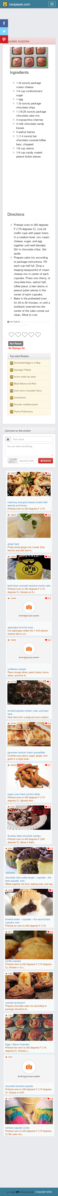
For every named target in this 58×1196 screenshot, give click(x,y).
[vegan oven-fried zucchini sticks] (29, 775)
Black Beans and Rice (25, 383)
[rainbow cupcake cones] (29, 1110)
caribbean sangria (17, 669)
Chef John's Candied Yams (28, 390)
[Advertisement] (29, 25)
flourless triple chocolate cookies (24, 835)
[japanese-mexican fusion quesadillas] (29, 733)
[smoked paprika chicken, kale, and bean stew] (29, 692)
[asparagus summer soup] (29, 608)
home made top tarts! (25, 376)
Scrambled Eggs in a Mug (27, 362)
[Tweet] (4, 31)
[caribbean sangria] (29, 650)
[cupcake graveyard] (29, 985)
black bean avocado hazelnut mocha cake (29, 585)
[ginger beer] (29, 525)
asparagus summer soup (20, 627)
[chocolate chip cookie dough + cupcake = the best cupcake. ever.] (29, 860)
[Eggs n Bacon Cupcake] (29, 1027)
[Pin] (4, 39)
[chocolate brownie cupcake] (29, 1068)
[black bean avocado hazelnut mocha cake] (29, 567)
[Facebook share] (4, 23)
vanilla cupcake (13, 960)
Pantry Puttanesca (23, 411)
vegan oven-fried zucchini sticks (24, 794)
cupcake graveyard (15, 1002)
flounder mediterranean (26, 404)
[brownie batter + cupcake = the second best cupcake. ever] (29, 901)
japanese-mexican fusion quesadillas (26, 752)
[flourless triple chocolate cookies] (29, 817)
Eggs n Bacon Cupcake (17, 1044)
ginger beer (13, 543)
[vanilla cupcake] (29, 954)
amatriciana (20, 397)
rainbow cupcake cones (17, 1127)
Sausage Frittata (22, 369)
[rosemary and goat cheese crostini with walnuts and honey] (29, 483)
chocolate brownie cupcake (19, 1086)
